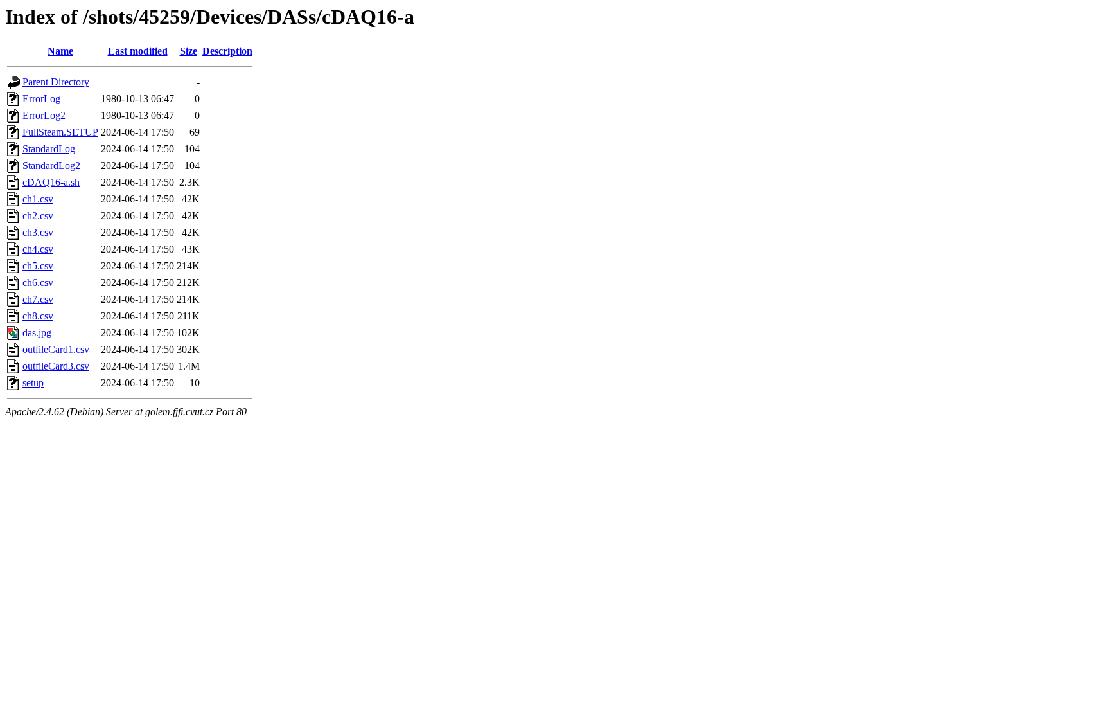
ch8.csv (37, 315)
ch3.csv (37, 232)
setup (33, 382)
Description (227, 51)
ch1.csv (37, 198)
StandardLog (48, 148)
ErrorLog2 (44, 115)
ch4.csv (37, 249)
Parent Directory (55, 81)
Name (60, 51)
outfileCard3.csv (55, 366)
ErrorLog (41, 98)
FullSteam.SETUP (60, 132)
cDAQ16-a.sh (51, 182)
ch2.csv (37, 215)
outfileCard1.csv (55, 349)
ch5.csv (37, 265)
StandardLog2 (51, 165)
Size (188, 51)
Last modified (138, 51)
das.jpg (36, 332)
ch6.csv (37, 282)
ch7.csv (37, 299)
